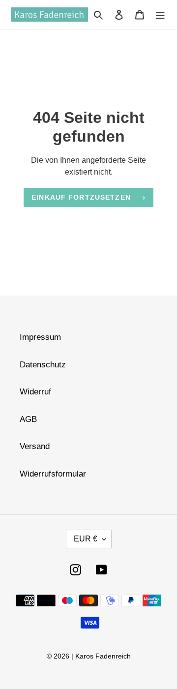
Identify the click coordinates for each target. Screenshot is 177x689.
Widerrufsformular (53, 474)
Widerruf (35, 391)
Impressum (40, 337)
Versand (35, 446)
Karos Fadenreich (103, 656)
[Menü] (160, 14)
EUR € (85, 539)
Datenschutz (43, 364)
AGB (28, 419)
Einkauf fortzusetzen (81, 197)
